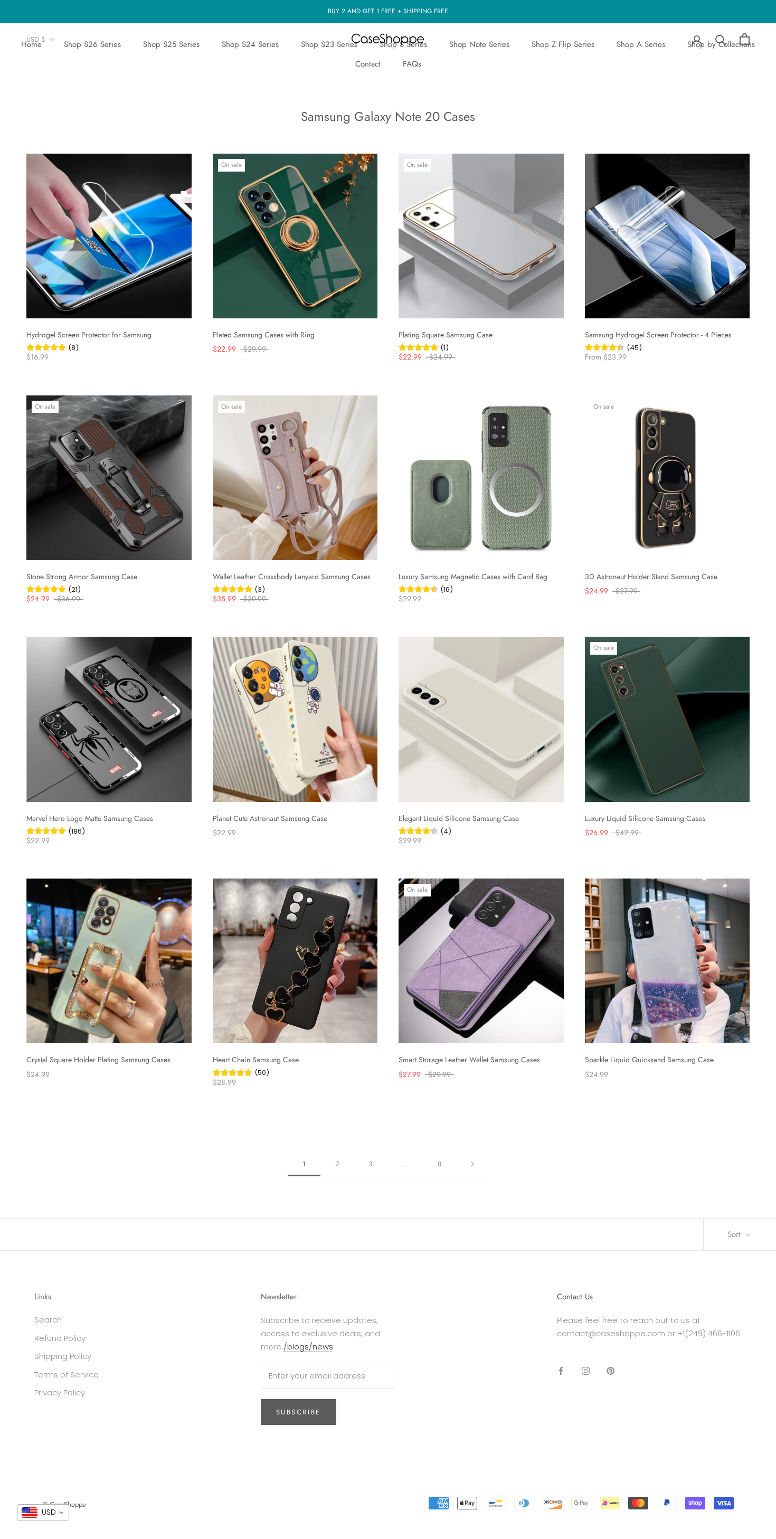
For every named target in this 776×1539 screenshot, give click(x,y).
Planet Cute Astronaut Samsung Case (270, 818)
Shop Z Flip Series (563, 44)
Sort (735, 1234)
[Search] (720, 39)
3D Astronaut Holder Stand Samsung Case (651, 576)
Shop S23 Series (329, 44)
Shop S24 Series (250, 44)
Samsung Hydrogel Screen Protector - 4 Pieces (658, 334)
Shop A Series (641, 44)
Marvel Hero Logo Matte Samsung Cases (89, 818)
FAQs (412, 64)
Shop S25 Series (171, 44)
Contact (368, 64)
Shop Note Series (479, 44)
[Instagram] (586, 1370)
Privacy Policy (59, 1392)
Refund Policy (60, 1338)
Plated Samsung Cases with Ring (264, 334)
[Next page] (472, 1164)
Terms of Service (66, 1374)
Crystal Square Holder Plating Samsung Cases (98, 1059)
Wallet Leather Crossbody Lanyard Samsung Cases (292, 576)
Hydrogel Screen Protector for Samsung (89, 334)
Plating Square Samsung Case (446, 334)
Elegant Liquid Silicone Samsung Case (459, 818)
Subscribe (298, 1412)
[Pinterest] (610, 1370)
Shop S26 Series (92, 44)
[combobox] (43, 1512)
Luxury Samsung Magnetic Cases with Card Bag (473, 576)
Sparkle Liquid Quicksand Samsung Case (649, 1059)
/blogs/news (308, 1346)
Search (48, 1319)
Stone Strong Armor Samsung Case (81, 576)
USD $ (35, 39)
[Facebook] (561, 1370)
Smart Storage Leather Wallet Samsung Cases (469, 1059)
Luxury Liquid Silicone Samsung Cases (645, 818)
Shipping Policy (62, 1356)
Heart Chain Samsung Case (256, 1059)
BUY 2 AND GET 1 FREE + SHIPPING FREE (388, 11)
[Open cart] (745, 39)
